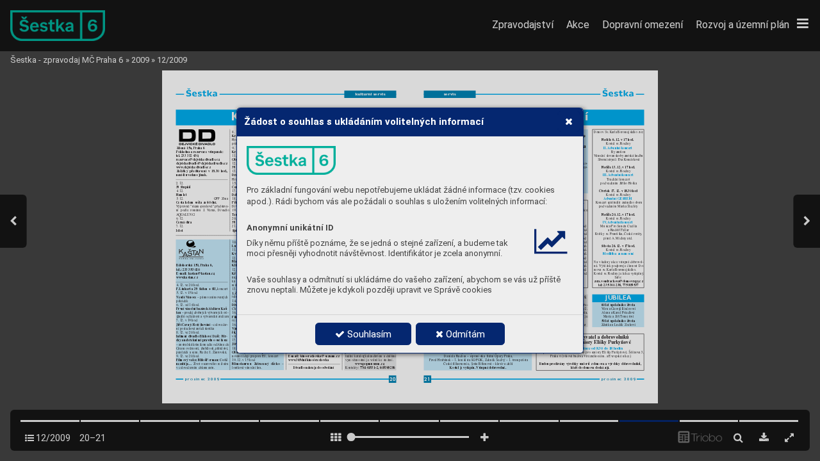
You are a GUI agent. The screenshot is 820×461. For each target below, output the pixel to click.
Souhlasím (368, 334)
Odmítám (464, 334)
